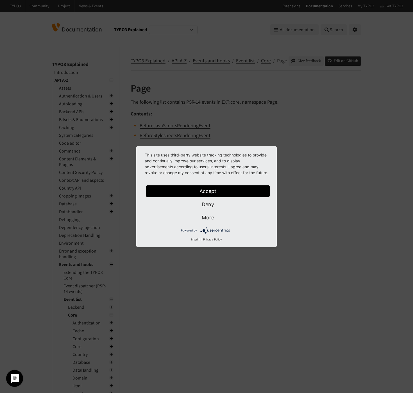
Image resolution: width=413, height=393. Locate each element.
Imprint (196, 239)
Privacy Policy (212, 239)
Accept (207, 191)
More (208, 217)
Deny (208, 204)
